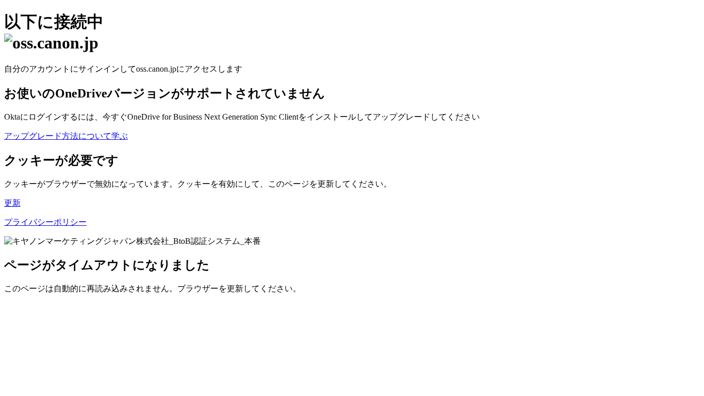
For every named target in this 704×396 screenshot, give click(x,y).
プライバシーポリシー (45, 222)
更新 (12, 203)
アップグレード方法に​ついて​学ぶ (66, 135)
